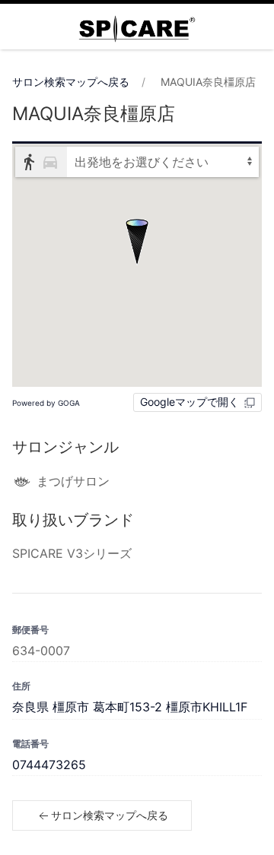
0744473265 (49, 764)
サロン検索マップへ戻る (70, 81)
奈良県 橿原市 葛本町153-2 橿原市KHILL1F (129, 706)
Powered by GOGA (46, 402)
